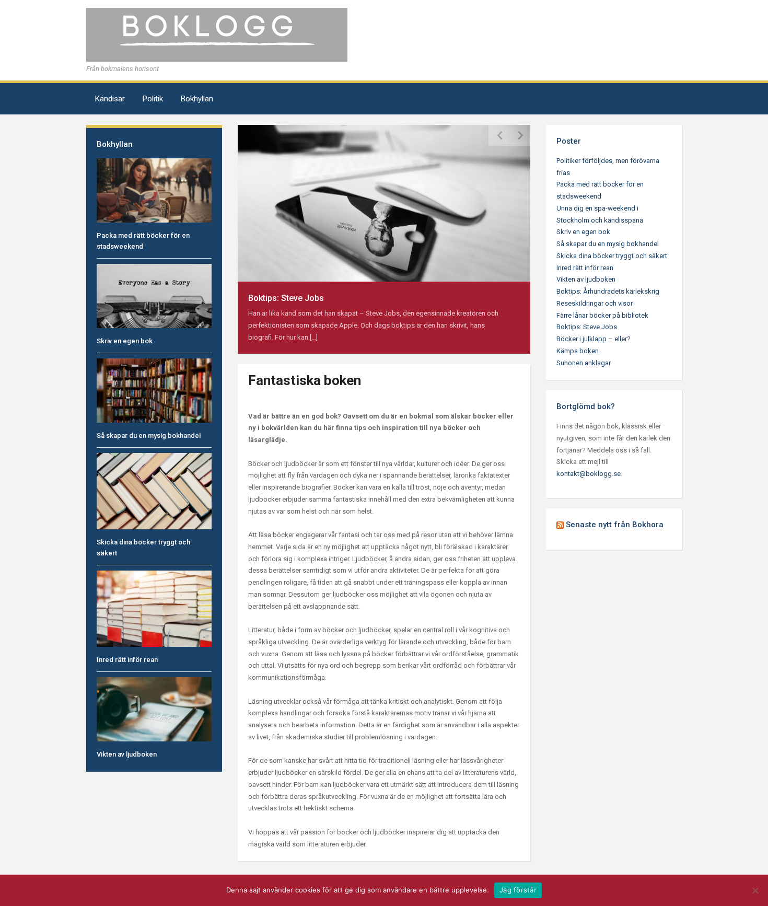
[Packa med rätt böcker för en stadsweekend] (154, 190)
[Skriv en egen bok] (154, 295)
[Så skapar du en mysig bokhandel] (154, 390)
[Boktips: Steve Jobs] (384, 202)
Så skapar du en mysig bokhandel (149, 435)
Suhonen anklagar (583, 363)
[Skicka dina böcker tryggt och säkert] (154, 490)
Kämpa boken (577, 351)
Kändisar (110, 98)
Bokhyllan (197, 98)
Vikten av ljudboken (127, 754)
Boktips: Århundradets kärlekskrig (607, 291)
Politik (153, 98)
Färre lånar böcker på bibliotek (602, 315)
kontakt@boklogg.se (588, 474)
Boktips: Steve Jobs (286, 298)
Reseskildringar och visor (594, 303)
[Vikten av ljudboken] (154, 709)
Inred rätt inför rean (127, 660)
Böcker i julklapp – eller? (593, 339)
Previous (498, 135)
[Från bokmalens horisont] (216, 34)
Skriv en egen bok (125, 341)
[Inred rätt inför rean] (154, 608)
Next (519, 135)
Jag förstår (518, 890)
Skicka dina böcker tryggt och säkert (611, 256)
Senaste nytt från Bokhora (615, 524)
